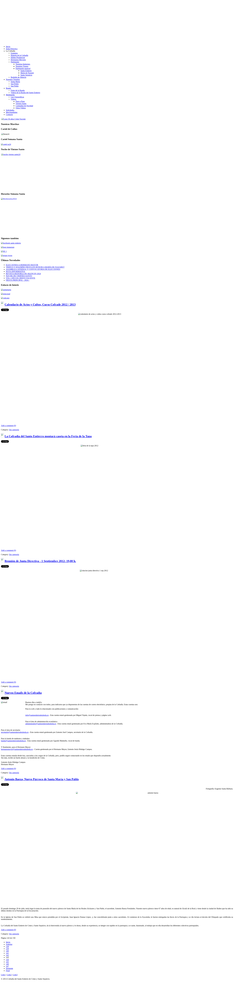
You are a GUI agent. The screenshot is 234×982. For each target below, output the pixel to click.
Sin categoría (14, 430)
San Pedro (15, 84)
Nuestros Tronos (22, 66)
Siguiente (9, 968)
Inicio (8, 942)
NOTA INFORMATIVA (15, 271)
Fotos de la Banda (18, 90)
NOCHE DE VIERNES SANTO (19, 276)
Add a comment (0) (8, 426)
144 (7, 960)
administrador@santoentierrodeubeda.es (40, 724)
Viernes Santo (21, 104)
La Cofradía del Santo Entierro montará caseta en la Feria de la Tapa (48, 436)
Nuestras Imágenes (23, 64)
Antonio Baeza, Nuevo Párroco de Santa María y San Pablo (42, 779)
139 (7, 949)
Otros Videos (21, 108)
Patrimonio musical (23, 68)
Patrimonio (15, 62)
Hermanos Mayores (18, 60)
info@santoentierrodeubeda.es (37, 715)
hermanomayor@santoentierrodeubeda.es (17, 749)
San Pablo (15, 86)
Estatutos (14, 53)
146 (7, 964)
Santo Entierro (26, 71)
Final (8, 971)
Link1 (3, 975)
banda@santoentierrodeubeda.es (13, 741)
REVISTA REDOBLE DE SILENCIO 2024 (23, 274)
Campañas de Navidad (24, 106)
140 (7, 951)
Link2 (9, 975)
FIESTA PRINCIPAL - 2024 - (17, 280)
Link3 (15, 975)
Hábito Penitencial (18, 57)
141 (7, 953)
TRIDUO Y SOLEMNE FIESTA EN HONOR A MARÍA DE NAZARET (35, 267)
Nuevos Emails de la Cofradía (23, 692)
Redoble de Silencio (18, 77)
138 (7, 946)
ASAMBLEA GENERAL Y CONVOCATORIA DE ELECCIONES (33, 269)
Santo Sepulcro (26, 75)
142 (7, 955)
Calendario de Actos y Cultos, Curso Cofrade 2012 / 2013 (40, 304)
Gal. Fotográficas (17, 97)
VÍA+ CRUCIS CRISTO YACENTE (20, 278)
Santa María (15, 82)
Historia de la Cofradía (19, 55)
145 (7, 962)
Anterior (9, 944)
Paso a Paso (20, 101)
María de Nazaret (27, 73)
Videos (13, 99)
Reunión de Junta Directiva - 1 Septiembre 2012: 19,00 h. (40, 561)
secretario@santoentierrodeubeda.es (15, 732)
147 (7, 966)
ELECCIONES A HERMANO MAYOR (22, 265)
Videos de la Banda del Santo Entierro (25, 93)
